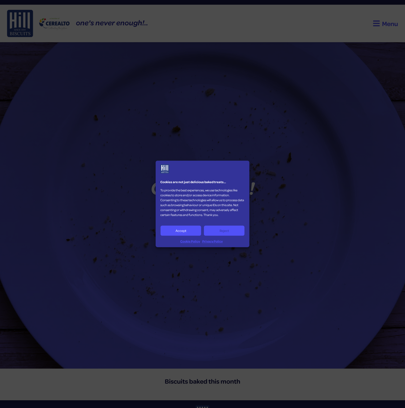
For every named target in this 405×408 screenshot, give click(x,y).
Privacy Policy (212, 241)
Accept (181, 231)
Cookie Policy (190, 241)
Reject (224, 231)
